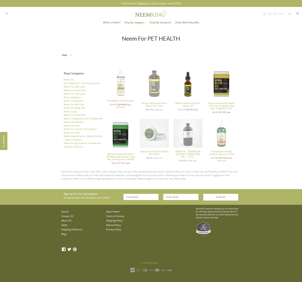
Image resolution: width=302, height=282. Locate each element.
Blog (63, 234)
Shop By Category (134, 22)
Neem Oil (69, 79)
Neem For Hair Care (74, 93)
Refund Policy (113, 225)
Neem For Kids (72, 125)
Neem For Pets (72, 132)
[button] (3, 141)
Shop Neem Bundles (187, 22)
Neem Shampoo (72, 97)
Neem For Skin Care (74, 86)
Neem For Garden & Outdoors (80, 129)
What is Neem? (112, 22)
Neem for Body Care (75, 107)
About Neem (113, 211)
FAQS (64, 225)
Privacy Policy (113, 229)
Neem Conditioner (74, 100)
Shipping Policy (114, 220)
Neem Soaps (70, 111)
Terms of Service (115, 216)
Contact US (67, 216)
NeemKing (153, 262)
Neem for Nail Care (74, 104)
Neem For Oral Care (74, 114)
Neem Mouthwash (74, 122)
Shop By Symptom (160, 22)
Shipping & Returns (71, 229)
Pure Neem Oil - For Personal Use (82, 83)
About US (66, 220)
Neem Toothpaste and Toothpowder (83, 118)
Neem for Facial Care (75, 90)
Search (65, 211)
